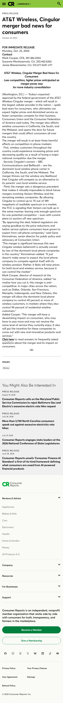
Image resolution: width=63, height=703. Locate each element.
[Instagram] (13, 653)
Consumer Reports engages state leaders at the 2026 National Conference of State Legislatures (31, 441)
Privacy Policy (8, 668)
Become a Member (31, 629)
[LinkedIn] (42, 653)
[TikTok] (50, 653)
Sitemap (31, 677)
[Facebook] (5, 653)
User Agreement (9, 677)
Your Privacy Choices (37, 668)
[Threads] (20, 653)
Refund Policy (8, 685)
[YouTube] (57, 653)
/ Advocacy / (24, 4)
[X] (28, 653)
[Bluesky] (35, 653)
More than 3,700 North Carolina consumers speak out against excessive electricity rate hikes (28, 424)
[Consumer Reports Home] (13, 484)
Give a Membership (31, 640)
